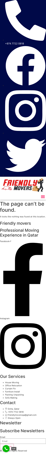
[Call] (6, 448)
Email (2, 437)
